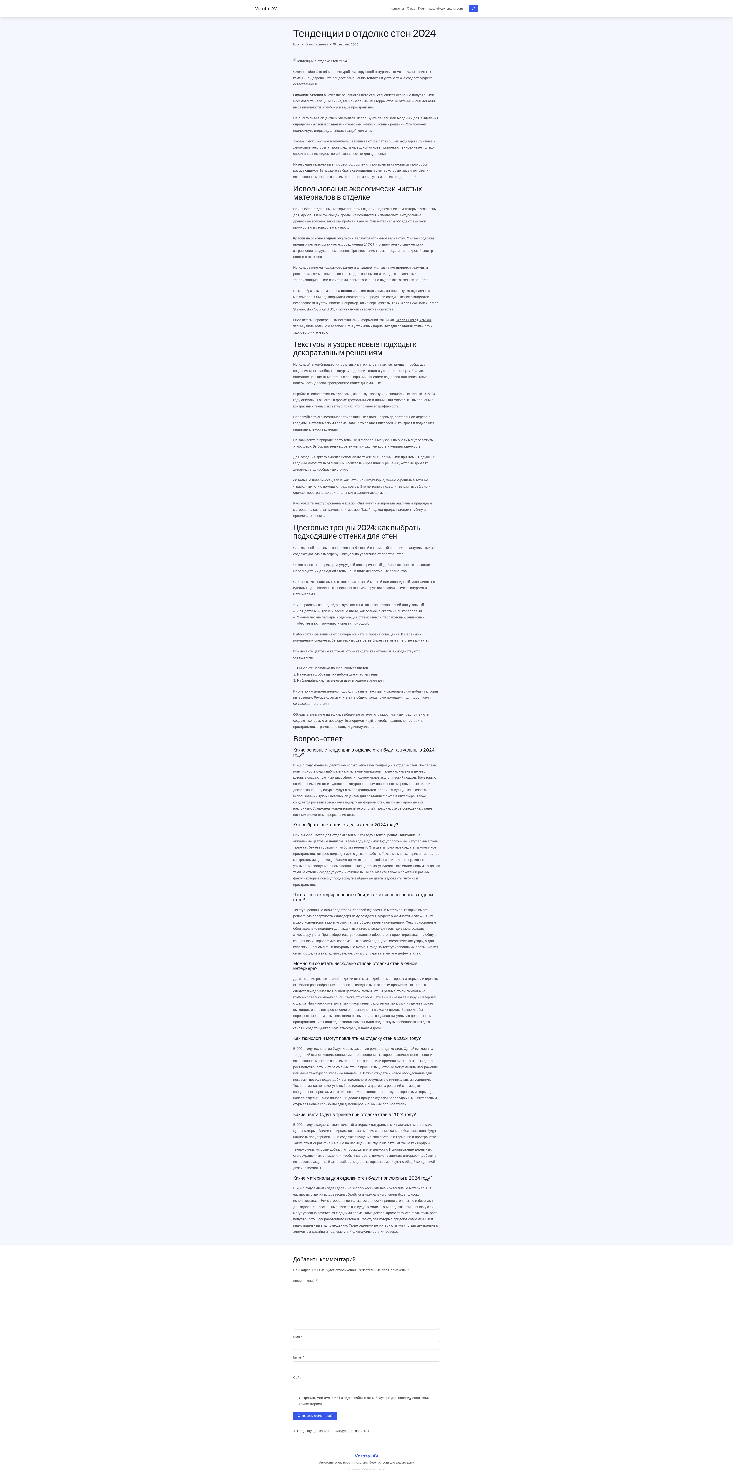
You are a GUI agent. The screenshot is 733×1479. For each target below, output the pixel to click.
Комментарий (305, 1281)
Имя (298, 1337)
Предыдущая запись (313, 1431)
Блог (296, 44)
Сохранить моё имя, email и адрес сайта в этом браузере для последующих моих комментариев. (364, 1401)
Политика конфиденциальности (440, 8)
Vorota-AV (266, 8)
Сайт (297, 1377)
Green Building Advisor (413, 320)
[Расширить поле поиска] (473, 8)
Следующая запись (350, 1431)
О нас (411, 8)
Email (298, 1357)
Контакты (397, 8)
